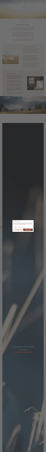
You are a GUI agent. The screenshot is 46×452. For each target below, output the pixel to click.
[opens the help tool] (1, 227)
